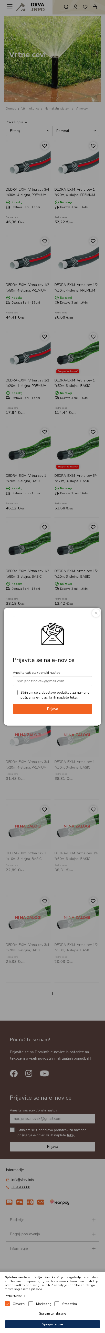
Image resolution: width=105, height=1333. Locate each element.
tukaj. (74, 697)
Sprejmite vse (52, 1324)
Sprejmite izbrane (52, 1313)
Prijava (52, 709)
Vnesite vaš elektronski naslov (36, 672)
